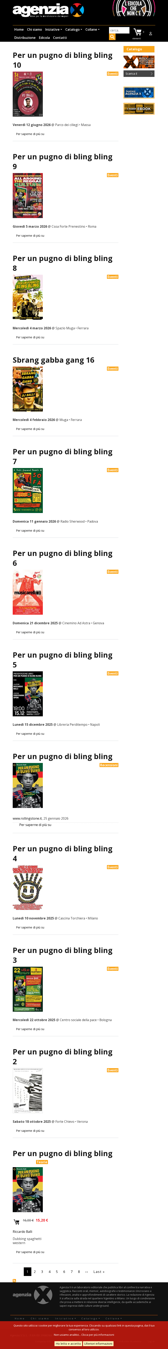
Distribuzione (25, 37)
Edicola (44, 37)
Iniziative (52, 29)
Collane (91, 29)
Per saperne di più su (30, 134)
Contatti (60, 37)
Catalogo (72, 29)
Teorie (42, 1162)
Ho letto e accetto (68, 1344)
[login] (150, 33)
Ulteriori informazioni (98, 1344)
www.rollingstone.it (27, 818)
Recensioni (109, 765)
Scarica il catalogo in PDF (136, 74)
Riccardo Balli (22, 1231)
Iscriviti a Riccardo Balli (14, 1280)
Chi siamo (34, 29)
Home (19, 29)
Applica (112, 37)
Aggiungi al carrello (17, 1222)
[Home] (48, 10)
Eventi (113, 74)
